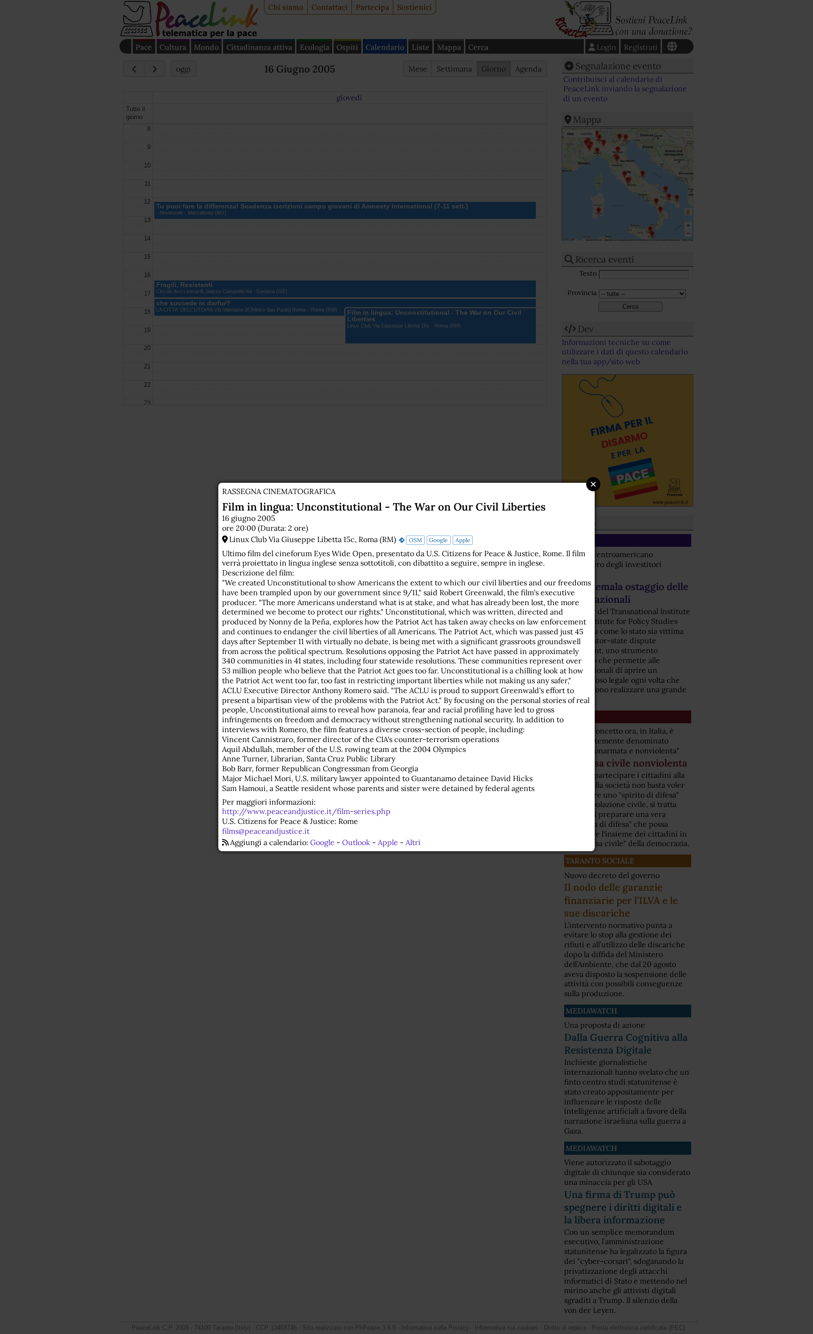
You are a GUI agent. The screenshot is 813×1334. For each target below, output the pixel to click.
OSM (415, 539)
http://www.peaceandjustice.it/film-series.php (306, 811)
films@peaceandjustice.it (266, 831)
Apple (462, 539)
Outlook (356, 842)
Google (438, 539)
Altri (413, 842)
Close (593, 484)
